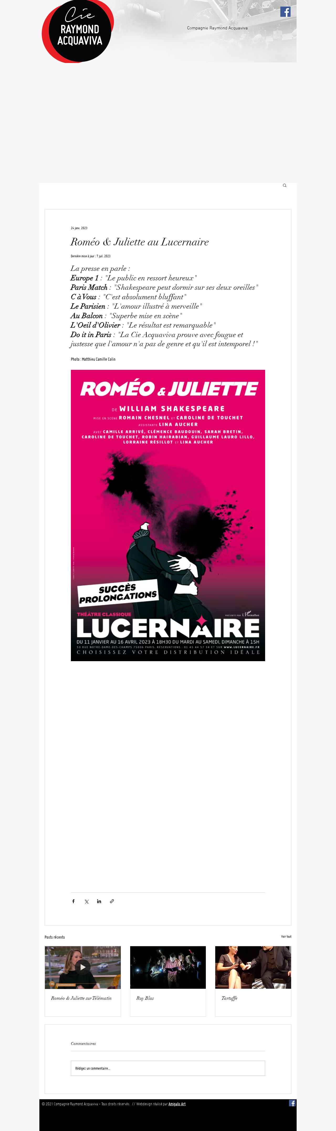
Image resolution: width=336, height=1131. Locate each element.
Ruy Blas (145, 998)
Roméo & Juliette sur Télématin (81, 998)
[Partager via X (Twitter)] (86, 901)
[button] (284, 185)
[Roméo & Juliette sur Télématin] (83, 967)
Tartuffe (230, 998)
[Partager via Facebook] (73, 901)
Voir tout (286, 936)
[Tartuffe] (253, 967)
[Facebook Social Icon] (285, 12)
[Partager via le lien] (111, 901)
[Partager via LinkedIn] (99, 901)
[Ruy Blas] (168, 967)
